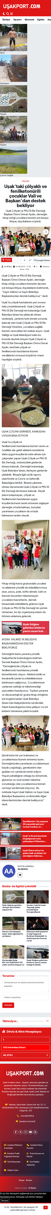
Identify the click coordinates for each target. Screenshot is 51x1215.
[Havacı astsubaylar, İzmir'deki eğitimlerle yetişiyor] (13, 923)
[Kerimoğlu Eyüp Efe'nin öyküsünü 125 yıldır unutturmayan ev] (13, 952)
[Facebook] (15, 1132)
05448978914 (27, 1116)
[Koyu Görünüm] (4, 14)
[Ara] (7, 14)
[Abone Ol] (42, 260)
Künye (21, 1180)
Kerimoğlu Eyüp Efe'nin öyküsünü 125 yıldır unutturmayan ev (13, 962)
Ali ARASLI (8, 267)
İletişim (29, 1180)
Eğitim (40, 19)
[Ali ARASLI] (8, 871)
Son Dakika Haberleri (33, 1163)
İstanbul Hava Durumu (34, 1146)
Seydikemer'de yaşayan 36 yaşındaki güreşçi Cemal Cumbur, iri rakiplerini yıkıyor (24, 1210)
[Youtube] (30, 1132)
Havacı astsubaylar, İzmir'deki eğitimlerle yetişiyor (12, 934)
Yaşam (25, 181)
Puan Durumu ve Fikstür (35, 1154)
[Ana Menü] (11, 14)
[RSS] (35, 1132)
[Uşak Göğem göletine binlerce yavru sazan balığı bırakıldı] (38, 952)
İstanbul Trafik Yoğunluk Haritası (12, 1154)
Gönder (8, 1005)
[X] (20, 1132)
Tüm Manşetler (14, 1162)
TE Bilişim (32, 1188)
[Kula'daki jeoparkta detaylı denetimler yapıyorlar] (13, 897)
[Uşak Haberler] (22, 6)
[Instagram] (25, 1132)
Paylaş (8, 260)
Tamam (4, 1201)
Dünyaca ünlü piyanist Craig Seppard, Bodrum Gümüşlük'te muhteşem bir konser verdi (37, 936)
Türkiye (6, 19)
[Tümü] (47, 1021)
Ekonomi (29, 19)
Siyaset (17, 19)
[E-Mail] (20, 875)
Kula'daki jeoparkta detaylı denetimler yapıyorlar (11, 907)
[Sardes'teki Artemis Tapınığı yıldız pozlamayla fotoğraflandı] (38, 897)
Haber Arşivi (12, 1170)
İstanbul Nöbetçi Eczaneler (13, 1146)
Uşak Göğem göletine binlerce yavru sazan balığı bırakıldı (37, 962)
